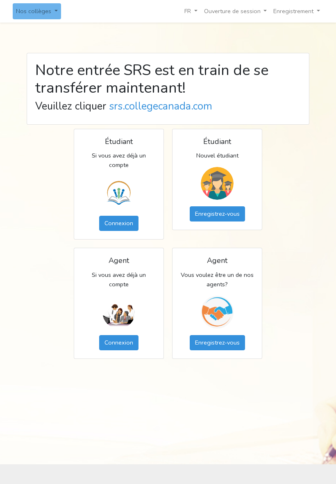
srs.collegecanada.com (160, 106)
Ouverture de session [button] (232, 11)
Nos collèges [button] (34, 11)
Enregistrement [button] (293, 11)
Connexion (118, 223)
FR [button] (188, 11)
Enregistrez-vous (217, 214)
